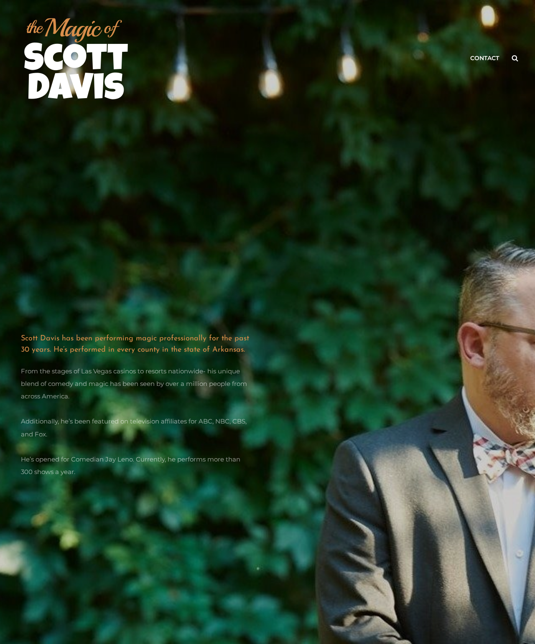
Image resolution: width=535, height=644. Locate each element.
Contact (484, 58)
